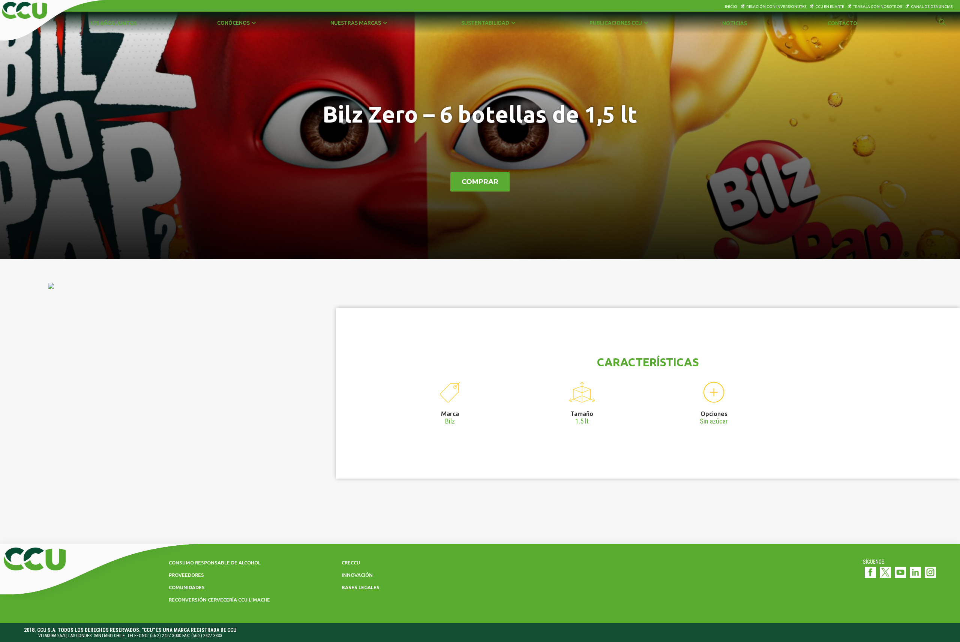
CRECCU (351, 562)
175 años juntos (113, 23)
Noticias (734, 23)
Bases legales (361, 587)
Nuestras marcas (355, 23)
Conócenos (233, 23)
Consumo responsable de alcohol (215, 562)
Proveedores (186, 575)
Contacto (842, 23)
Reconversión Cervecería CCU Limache (219, 599)
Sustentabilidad (485, 23)
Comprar (480, 182)
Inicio (731, 6)
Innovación (357, 575)
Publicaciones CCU (616, 23)
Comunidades (187, 587)
